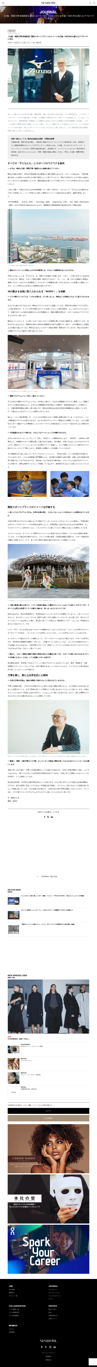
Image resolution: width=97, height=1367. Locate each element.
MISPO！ (10, 42)
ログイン (48, 1111)
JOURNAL (53, 1286)
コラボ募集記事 (14, 1312)
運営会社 (48, 1360)
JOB (11, 1286)
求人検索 (12, 1289)
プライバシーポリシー (48, 1353)
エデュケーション (54, 1292)
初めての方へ (52, 1309)
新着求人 (12, 1292)
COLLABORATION (17, 1306)
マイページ (90, 3)
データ (50, 1299)
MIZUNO (17, 42)
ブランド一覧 (13, 1296)
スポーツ (28, 42)
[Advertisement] (48, 845)
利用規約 (48, 1356)
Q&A (49, 1312)
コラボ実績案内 (14, 1315)
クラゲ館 (22, 42)
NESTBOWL (48, 3)
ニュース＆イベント (54, 1296)
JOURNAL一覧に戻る (49, 876)
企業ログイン (52, 1318)
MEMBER (13, 1325)
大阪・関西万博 (37, 42)
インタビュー (52, 1289)
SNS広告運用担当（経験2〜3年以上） (19, 1039)
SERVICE (52, 1306)
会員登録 (50, 1118)
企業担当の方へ (53, 1315)
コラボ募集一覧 (14, 1309)
